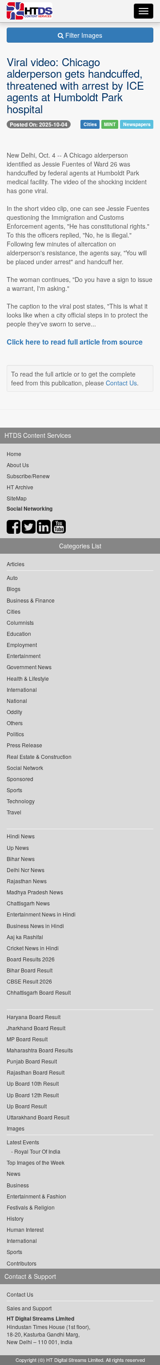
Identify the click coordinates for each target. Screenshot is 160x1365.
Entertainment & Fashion (36, 1196)
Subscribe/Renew (28, 476)
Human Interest (25, 1229)
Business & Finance (31, 600)
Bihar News (21, 858)
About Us (18, 464)
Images (15, 1128)
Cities (90, 124)
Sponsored (20, 778)
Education (19, 633)
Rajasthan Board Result (35, 1072)
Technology (21, 801)
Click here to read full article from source (75, 342)
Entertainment (23, 655)
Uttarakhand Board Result (38, 1117)
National (17, 700)
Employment (22, 644)
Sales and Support (29, 1308)
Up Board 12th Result (33, 1095)
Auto (12, 577)
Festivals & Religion (31, 1207)
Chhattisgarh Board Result (39, 992)
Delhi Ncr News (25, 869)
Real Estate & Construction (39, 756)
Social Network (25, 767)
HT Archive (20, 487)
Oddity (14, 711)
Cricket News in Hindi (33, 948)
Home (14, 453)
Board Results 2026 (31, 959)
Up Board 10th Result (33, 1083)
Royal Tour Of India (37, 1151)
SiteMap (17, 498)
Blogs (13, 588)
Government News (29, 667)
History (15, 1218)
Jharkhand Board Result (36, 1028)
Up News (18, 847)
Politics (15, 734)
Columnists (20, 622)
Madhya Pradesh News (35, 892)
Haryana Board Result (33, 1016)
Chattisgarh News (28, 903)
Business (18, 1185)
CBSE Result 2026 (29, 981)
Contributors (21, 1263)
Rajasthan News (27, 881)
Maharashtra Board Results (40, 1050)
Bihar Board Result (29, 970)
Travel (14, 812)
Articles (15, 563)
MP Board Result (27, 1039)
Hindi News (21, 836)
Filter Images (83, 35)
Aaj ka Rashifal (25, 936)
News (13, 1173)
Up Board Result (27, 1106)
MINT (110, 124)
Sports (14, 790)
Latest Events (23, 1142)
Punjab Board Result (32, 1061)
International (22, 689)
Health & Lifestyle (28, 678)
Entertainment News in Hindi (41, 914)
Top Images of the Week (35, 1162)
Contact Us (121, 382)
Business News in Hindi (35, 925)
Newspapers (137, 124)
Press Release (24, 745)
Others (15, 722)
